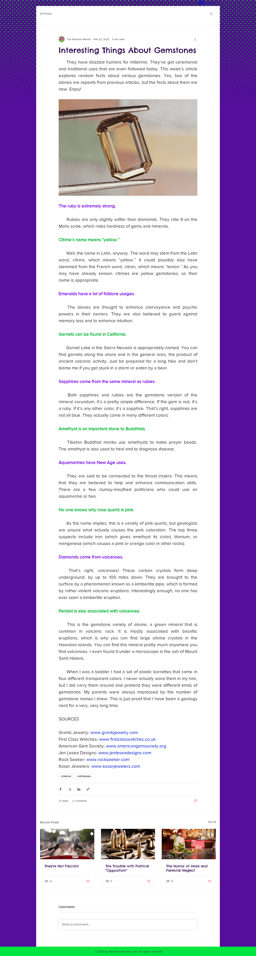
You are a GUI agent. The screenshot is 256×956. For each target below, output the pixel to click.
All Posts (46, 13)
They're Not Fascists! (62, 866)
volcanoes (84, 776)
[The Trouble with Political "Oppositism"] (128, 844)
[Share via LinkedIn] (79, 789)
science (66, 776)
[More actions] (195, 39)
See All (212, 821)
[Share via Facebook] (60, 789)
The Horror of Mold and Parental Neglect (186, 868)
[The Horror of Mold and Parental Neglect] (189, 844)
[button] (211, 13)
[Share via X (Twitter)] (69, 789)
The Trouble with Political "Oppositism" (127, 868)
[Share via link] (88, 789)
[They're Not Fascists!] (67, 844)
